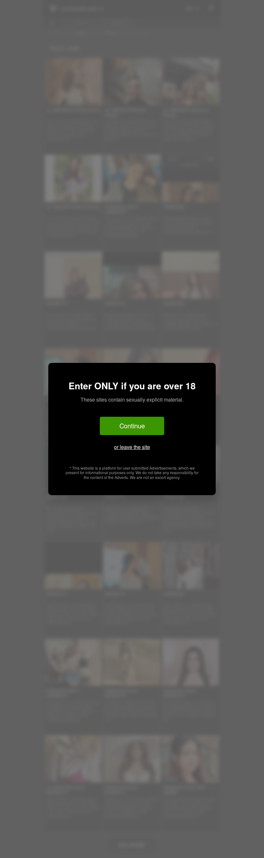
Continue (132, 425)
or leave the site (132, 447)
